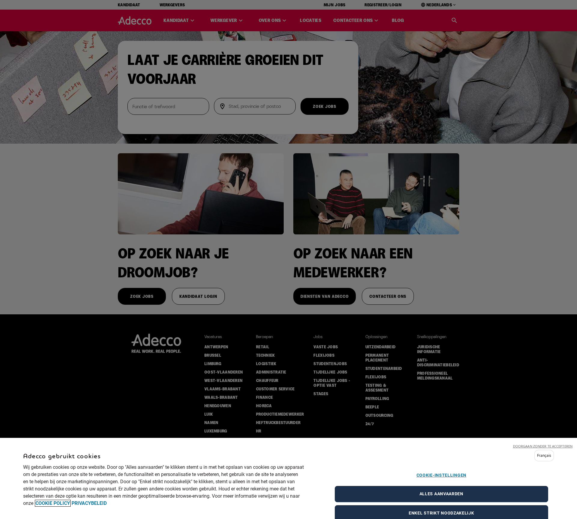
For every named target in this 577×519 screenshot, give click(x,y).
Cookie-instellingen (441, 475)
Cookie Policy (52, 503)
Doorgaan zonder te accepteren (542, 446)
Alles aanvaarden (441, 493)
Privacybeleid (89, 503)
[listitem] (544, 455)
